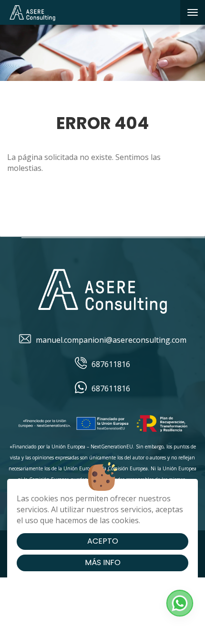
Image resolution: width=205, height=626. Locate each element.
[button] (179, 603)
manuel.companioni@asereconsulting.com (111, 340)
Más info (103, 562)
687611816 (111, 364)
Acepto (102, 541)
